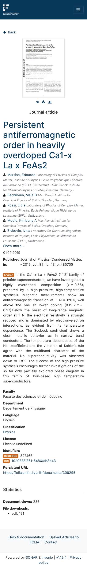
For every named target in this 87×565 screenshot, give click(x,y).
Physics (9, 432)
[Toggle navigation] (78, 10)
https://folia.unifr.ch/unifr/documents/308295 (39, 472)
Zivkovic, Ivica (18, 230)
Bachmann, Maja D (22, 195)
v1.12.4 (61, 557)
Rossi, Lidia (16, 205)
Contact (51, 542)
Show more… (13, 246)
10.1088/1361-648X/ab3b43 (34, 461)
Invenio (47, 557)
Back (11, 32)
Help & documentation (26, 537)
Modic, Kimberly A (22, 220)
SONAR (31, 557)
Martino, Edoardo (21, 175)
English (8, 274)
